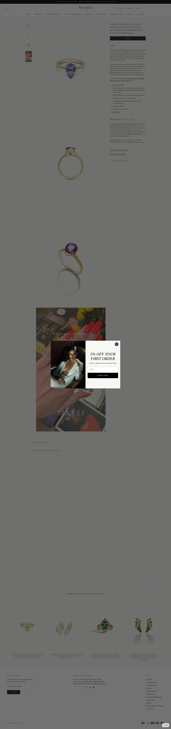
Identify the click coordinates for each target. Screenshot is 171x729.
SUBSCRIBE (102, 375)
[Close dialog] (116, 344)
